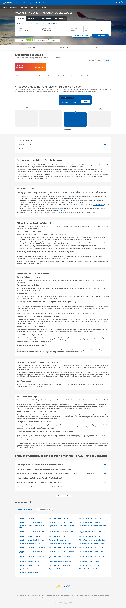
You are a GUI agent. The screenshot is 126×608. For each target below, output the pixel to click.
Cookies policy (57, 592)
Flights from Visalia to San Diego (59, 536)
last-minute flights (51, 338)
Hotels (24, 3)
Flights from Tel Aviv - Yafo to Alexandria (92, 526)
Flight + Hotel (33, 3)
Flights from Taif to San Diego (58, 569)
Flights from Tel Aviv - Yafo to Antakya (61, 526)
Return (87, 28)
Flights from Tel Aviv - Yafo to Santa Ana (31, 547)
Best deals (31, 47)
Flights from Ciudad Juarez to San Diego (92, 540)
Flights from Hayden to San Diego (60, 544)
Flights (18, 3)
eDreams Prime (60, 208)
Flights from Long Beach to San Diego (61, 531)
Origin (20, 28)
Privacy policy (66, 592)
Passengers (103, 28)
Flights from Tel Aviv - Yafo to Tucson (91, 551)
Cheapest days (65, 47)
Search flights (100, 35)
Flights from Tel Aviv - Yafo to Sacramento (93, 556)
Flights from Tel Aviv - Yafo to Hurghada (31, 531)
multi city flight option (62, 258)
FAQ (97, 47)
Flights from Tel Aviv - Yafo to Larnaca (30, 522)
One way (107, 60)
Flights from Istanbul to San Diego (60, 565)
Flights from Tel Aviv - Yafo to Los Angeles (62, 547)
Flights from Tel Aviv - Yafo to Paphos (61, 522)
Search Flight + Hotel (81, 35)
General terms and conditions (45, 592)
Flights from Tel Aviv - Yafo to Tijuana (91, 544)
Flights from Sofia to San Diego (28, 572)
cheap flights (72, 202)
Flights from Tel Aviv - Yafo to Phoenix (61, 551)
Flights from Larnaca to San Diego (60, 561)
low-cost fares (29, 194)
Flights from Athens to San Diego (90, 565)
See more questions (64, 496)
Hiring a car (20, 425)
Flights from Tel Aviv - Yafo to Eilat (90, 518)
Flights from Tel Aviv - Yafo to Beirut (61, 518)
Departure (74, 28)
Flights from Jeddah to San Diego (29, 569)
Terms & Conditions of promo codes (79, 592)
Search (85, 101)
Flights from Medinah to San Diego (29, 565)
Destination (47, 28)
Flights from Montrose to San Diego (29, 544)
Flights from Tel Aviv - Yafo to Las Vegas (92, 547)
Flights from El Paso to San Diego (59, 540)
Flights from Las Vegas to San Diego (30, 536)
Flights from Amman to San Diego (29, 561)
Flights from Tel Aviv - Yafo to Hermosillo (31, 556)
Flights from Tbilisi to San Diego (89, 569)
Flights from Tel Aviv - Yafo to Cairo (90, 522)
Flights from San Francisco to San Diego (31, 540)
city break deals (98, 204)
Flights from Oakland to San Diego (90, 536)
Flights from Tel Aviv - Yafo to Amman (30, 518)
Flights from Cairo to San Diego (89, 561)
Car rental (42, 3)
